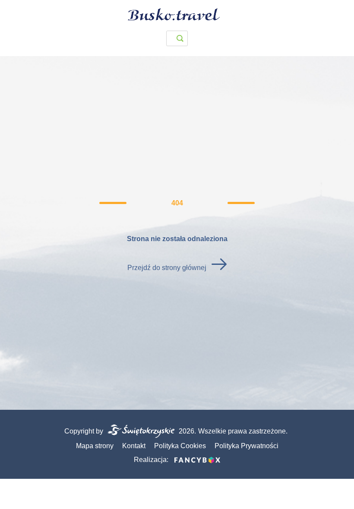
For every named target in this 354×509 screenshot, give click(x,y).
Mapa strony (95, 445)
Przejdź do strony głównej (166, 267)
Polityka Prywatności (246, 445)
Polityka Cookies (180, 445)
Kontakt (133, 445)
